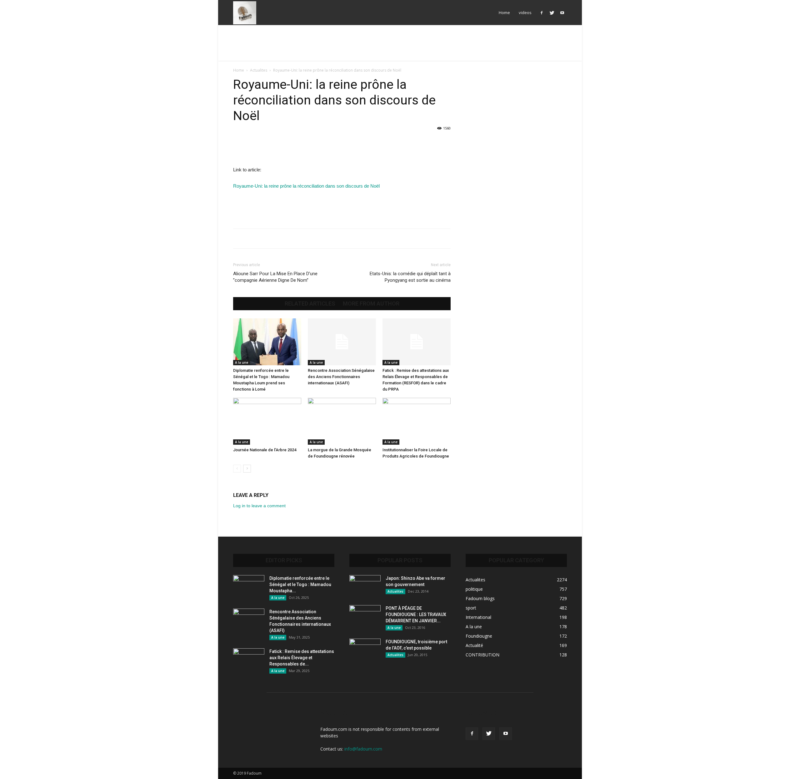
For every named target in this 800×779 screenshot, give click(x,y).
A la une (241, 362)
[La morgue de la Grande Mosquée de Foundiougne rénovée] (342, 421)
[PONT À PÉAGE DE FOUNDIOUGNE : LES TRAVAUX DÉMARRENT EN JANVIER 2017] (365, 616)
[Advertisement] (400, 47)
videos (525, 12)
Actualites (258, 70)
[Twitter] (552, 12)
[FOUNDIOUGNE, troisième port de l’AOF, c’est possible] (365, 649)
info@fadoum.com (363, 749)
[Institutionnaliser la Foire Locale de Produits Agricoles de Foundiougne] (416, 421)
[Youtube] (562, 12)
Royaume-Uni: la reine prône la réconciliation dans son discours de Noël (306, 186)
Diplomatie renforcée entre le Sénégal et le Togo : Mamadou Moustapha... (300, 584)
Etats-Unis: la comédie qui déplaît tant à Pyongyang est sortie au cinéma (410, 277)
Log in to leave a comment (259, 505)
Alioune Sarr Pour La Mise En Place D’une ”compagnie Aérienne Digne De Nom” (275, 277)
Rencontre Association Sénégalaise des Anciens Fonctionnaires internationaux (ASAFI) (341, 376)
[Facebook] (541, 12)
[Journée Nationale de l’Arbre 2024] (267, 421)
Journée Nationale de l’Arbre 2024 (264, 450)
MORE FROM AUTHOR (371, 303)
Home (504, 12)
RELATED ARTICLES (310, 303)
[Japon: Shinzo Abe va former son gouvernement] (365, 586)
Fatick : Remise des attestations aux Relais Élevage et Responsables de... (301, 657)
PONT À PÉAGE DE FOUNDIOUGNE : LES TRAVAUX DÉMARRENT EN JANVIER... (416, 614)
